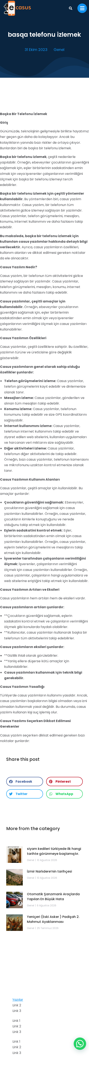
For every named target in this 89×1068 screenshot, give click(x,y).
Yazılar (17, 999)
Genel (59, 49)
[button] (24, 781)
